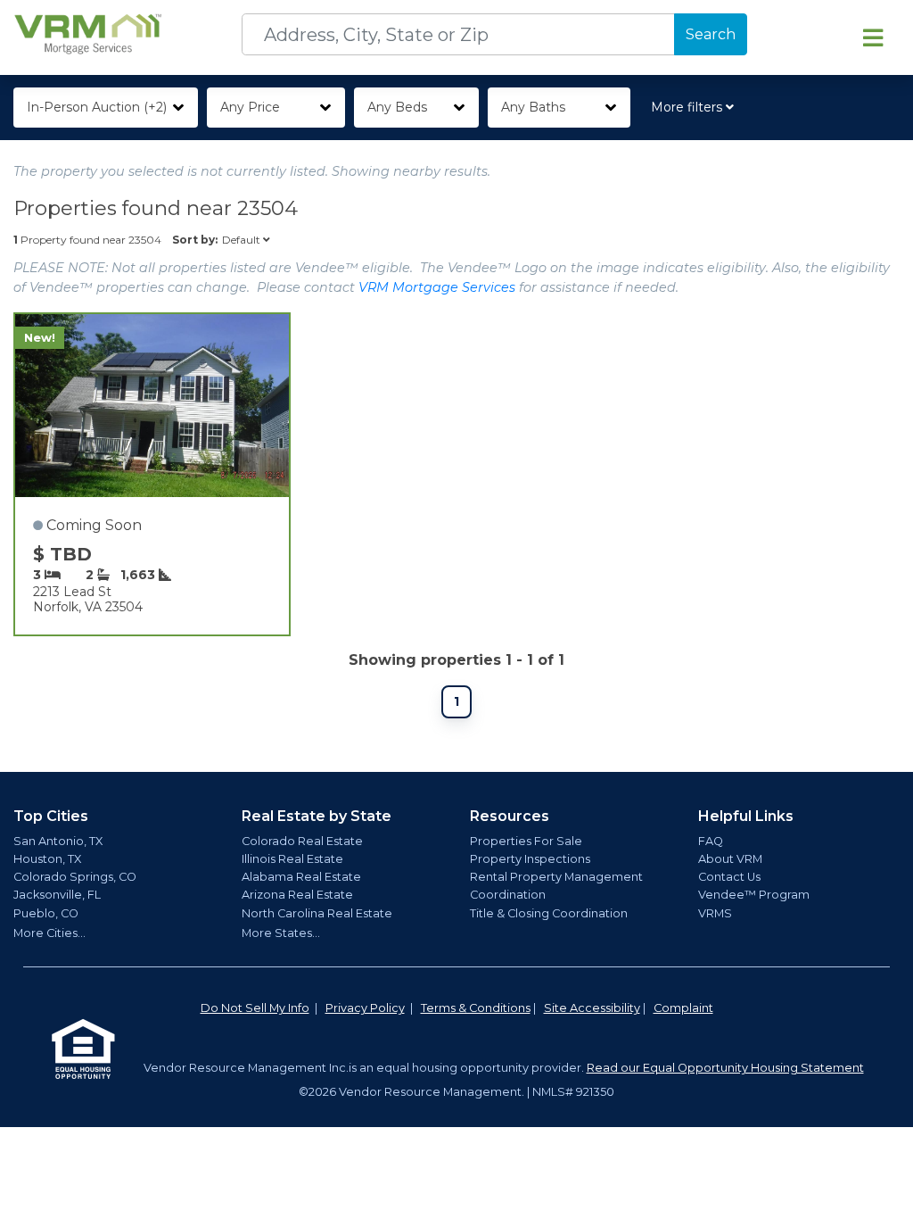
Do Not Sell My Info (255, 1008)
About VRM (730, 859)
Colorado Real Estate (302, 841)
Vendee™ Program (754, 894)
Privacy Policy (365, 1008)
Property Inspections (530, 859)
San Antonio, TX (58, 841)
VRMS (715, 913)
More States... (281, 933)
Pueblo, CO (45, 913)
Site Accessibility (592, 1008)
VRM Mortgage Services (436, 287)
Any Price (250, 107)
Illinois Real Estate (292, 859)
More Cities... (49, 933)
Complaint (683, 1008)
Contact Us (729, 876)
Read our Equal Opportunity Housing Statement (725, 1067)
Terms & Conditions (476, 1008)
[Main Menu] (873, 37)
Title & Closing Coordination (549, 913)
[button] (696, 107)
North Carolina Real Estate (317, 913)
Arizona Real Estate (297, 894)
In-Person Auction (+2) (97, 107)
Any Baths (533, 107)
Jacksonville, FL (57, 894)
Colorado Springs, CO (74, 876)
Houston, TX (47, 859)
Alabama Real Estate (301, 876)
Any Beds (397, 107)
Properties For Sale (526, 841)
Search (711, 34)
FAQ (710, 841)
